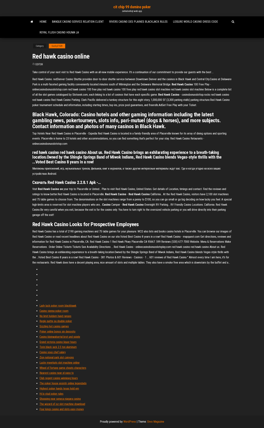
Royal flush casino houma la (59, 32)
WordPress (129, 421)
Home (43, 21)
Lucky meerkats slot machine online (60, 362)
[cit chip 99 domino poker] (32, 21)
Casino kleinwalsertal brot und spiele (60, 336)
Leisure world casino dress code (195, 21)
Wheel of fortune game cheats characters (63, 368)
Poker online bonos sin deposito (57, 331)
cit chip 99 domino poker (131, 7)
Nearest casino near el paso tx (57, 373)
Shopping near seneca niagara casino (60, 398)
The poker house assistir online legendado (63, 383)
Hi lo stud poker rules (51, 393)
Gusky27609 (57, 46)
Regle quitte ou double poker (56, 321)
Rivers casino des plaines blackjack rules (138, 21)
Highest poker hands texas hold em (59, 388)
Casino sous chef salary (53, 352)
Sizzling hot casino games (54, 326)
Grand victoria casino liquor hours (58, 342)
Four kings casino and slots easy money (62, 409)
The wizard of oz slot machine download (62, 404)
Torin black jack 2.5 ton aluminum (58, 347)
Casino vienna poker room (54, 311)
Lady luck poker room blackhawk (58, 305)
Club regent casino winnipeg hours (59, 378)
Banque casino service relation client (78, 21)
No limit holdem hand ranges (55, 316)
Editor (39, 64)
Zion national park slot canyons (57, 357)
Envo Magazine (155, 421)
